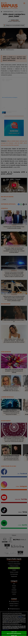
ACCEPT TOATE (14, 631)
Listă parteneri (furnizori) (5, 629)
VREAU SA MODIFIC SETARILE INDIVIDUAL (14, 633)
